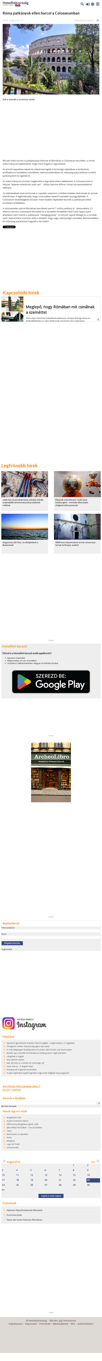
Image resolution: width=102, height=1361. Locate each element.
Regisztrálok (6, 949)
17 (3, 1180)
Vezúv (9, 1137)
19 (31, 1180)
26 (31, 1185)
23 (88, 1180)
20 (46, 1180)
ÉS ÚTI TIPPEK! (12, 1090)
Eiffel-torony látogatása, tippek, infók (22, 1124)
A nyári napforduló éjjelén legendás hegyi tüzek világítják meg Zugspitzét (38, 1073)
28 (60, 1185)
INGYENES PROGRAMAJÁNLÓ (21, 1086)
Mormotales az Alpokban (17, 1134)
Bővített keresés (8, 1106)
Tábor (9, 1131)
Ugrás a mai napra (51, 1196)
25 (17, 1185)
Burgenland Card (14, 1117)
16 (88, 1175)
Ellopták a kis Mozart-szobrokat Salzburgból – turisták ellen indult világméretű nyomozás (71, 502)
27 (46, 1185)
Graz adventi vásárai (15, 1059)
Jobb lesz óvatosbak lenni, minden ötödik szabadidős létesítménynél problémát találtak (23, 502)
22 (74, 1180)
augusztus (13, 1161)
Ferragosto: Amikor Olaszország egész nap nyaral (28, 1046)
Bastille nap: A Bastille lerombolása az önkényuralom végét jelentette (36, 1053)
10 (3, 1175)
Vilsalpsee (11, 1141)
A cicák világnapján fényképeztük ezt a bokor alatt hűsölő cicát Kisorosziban (39, 1049)
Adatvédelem (85, 1323)
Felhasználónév (8, 927)
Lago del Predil (13, 1144)
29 (74, 1185)
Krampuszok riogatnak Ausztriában (22, 1069)
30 (88, 1185)
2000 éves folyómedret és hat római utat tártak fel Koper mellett (75, 543)
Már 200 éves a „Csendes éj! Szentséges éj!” (26, 1063)
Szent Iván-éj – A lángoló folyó (20, 1066)
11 (17, 1175)
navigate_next (99, 1103)
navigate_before (4, 1161)
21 (60, 1180)
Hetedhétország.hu (84, 20)
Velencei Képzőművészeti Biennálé (24, 1210)
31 (3, 1190)
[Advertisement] (51, 130)
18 (17, 1180)
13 (46, 1175)
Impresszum (16, 1323)
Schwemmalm (13, 1147)
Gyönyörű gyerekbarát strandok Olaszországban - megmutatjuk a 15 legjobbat (41, 1043)
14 (60, 1175)
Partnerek (44, 1323)
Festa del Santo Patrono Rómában (24, 1219)
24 (3, 1185)
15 (74, 1175)
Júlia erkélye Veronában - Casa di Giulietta (24, 1127)
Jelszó (4, 934)
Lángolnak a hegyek (15, 1056)
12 (31, 1175)
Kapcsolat (31, 1323)
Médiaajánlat (60, 1323)
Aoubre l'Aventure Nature (17, 1121)
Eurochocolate (14, 1214)
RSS (73, 1323)
